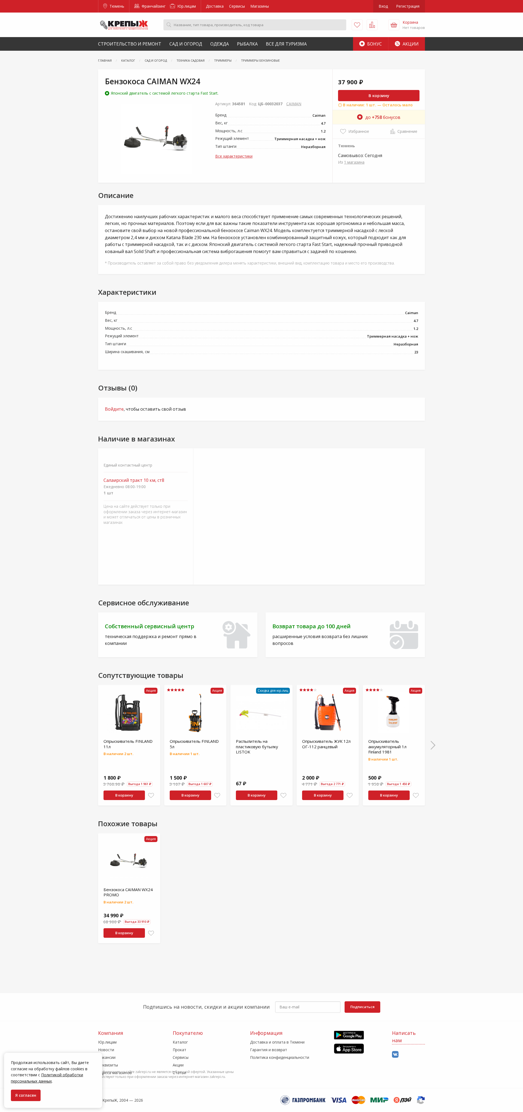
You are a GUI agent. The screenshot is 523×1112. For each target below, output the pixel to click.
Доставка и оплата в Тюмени (277, 1042)
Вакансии (106, 1057)
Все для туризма (286, 44)
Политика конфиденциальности (279, 1057)
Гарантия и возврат (268, 1049)
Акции (410, 44)
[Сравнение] (372, 24)
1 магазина (354, 162)
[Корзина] (393, 24)
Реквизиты (108, 1065)
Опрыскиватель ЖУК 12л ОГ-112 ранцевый (326, 743)
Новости (106, 1049)
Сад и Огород (185, 44)
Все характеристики (234, 156)
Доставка (215, 6)
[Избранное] (357, 24)
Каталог (180, 1042)
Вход (383, 6)
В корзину (379, 95)
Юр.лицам (186, 6)
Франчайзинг (153, 6)
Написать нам (404, 1037)
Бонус (374, 44)
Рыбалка (247, 44)
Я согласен (25, 1095)
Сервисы (237, 6)
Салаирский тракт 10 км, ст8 (134, 480)
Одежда (219, 44)
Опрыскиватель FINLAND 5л (194, 743)
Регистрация (407, 6)
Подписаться (362, 1006)
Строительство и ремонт (129, 44)
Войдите (114, 409)
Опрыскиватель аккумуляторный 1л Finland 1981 (387, 746)
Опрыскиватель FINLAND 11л (128, 743)
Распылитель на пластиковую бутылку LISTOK (257, 746)
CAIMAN (293, 103)
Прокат (179, 1049)
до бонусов (382, 117)
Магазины (259, 6)
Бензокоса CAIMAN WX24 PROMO (128, 892)
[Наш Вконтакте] (395, 1054)
